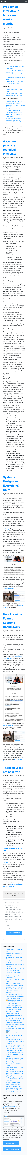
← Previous (8, 893)
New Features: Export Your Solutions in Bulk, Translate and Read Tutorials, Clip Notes (15, 996)
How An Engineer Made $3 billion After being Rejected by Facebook (15, 1041)
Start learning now (10, 1143)
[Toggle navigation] (26, 1)
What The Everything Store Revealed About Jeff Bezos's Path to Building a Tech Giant (14, 1090)
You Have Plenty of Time (13, 1086)
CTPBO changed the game (14, 1022)
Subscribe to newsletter (11, 1149)
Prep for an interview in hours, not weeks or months (11, 15)
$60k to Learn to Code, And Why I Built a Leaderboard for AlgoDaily (14, 1073)
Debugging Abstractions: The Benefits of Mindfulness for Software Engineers (14, 1060)
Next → (16, 895)
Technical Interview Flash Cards (15, 989)
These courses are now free (14, 983)
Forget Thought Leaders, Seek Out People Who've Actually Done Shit (15, 1078)
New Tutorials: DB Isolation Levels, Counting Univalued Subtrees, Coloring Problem (14, 1005)
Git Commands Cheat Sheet (14, 112)
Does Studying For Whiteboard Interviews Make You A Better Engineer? (15, 1054)
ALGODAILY (4, 1)
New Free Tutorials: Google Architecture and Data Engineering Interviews (14, 1011)
